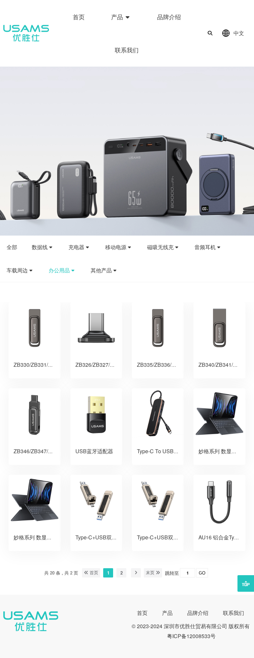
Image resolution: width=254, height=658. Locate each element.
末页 (151, 572)
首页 (79, 16)
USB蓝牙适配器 (94, 451)
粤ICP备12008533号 (191, 636)
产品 (118, 16)
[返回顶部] (245, 583)
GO (202, 573)
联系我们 (127, 49)
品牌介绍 (169, 16)
